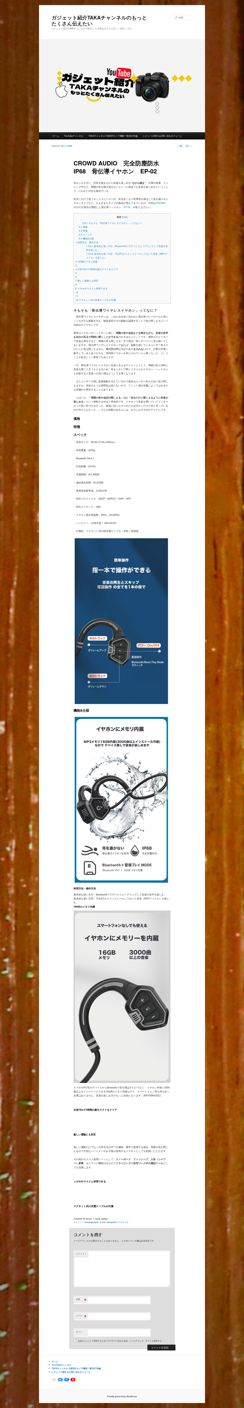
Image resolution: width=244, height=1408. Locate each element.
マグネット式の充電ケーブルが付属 (95, 299)
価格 (83, 226)
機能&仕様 (86, 238)
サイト (79, 1331)
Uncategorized (91, 1222)
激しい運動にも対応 (86, 280)
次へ (189, 145)
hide (125, 217)
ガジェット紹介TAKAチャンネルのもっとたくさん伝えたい (99, 20)
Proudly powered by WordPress (122, 1396)
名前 (81, 1299)
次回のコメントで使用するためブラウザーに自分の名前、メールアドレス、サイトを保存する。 (120, 1340)
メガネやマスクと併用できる (91, 288)
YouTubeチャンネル (73, 135)
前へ (180, 145)
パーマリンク (122, 1222)
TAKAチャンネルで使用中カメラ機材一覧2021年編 (113, 135)
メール (81, 1315)
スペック (85, 234)
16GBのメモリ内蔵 (86, 261)
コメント (81, 1253)
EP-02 (127, 207)
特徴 (83, 230)
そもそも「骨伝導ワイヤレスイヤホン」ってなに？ (112, 223)
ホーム (55, 135)
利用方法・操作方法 (86, 242)
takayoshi (111, 1222)
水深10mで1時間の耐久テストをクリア (96, 269)
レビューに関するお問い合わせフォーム (162, 135)
